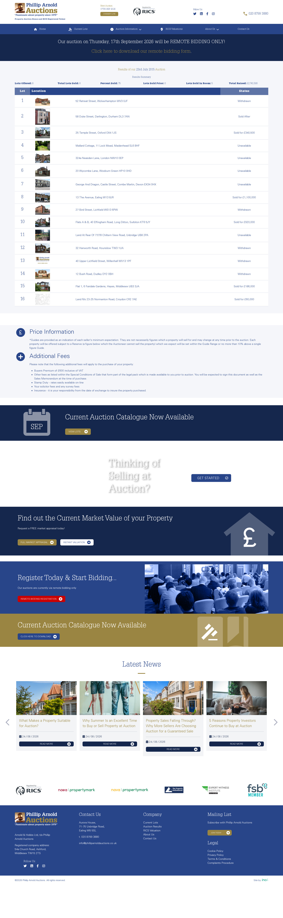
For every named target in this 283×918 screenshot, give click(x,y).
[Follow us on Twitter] (196, 14)
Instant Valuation (74, 542)
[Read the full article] (46, 701)
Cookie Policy (215, 851)
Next (275, 722)
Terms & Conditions (219, 859)
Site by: (258, 880)
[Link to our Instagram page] (215, 14)
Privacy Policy (216, 855)
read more (46, 744)
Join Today (216, 833)
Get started (208, 478)
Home (42, 29)
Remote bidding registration (38, 599)
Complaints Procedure (221, 863)
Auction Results (152, 826)
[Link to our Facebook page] (208, 14)
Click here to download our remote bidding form (140, 51)
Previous (7, 722)
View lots (74, 431)
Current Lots (109, 14)
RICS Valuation (151, 830)
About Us (210, 29)
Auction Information (126, 29)
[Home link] (36, 9)
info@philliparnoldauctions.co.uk (98, 843)
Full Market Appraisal (34, 542)
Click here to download (36, 636)
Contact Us (243, 29)
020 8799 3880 (90, 836)
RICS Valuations (174, 29)
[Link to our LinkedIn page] (203, 14)
